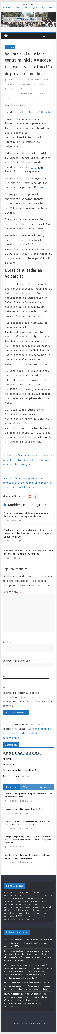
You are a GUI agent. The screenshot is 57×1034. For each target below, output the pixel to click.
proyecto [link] (37, 166)
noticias (10, 47)
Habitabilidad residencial (22, 752)
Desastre (9, 764)
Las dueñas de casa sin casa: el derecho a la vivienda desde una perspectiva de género (28, 460)
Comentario (12, 591)
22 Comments (27, 862)
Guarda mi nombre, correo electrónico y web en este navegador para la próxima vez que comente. (28, 699)
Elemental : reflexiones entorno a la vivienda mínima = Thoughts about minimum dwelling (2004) (28, 943)
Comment (47, 787)
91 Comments (27, 801)
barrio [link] (47, 437)
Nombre (9, 642)
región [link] (30, 141)
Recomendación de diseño (20, 770)
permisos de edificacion (33, 93)
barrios (27, 89)
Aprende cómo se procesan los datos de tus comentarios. (27, 733)
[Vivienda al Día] (6, 36)
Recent (29, 787)
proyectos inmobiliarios (17, 98)
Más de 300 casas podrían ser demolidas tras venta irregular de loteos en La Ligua (28, 483)
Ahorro (7, 758)
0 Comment (12, 89)
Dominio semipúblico (17, 776)
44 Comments (27, 828)
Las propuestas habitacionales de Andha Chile (24, 809)
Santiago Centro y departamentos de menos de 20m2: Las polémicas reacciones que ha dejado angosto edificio (28, 533)
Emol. (43, 187)
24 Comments (27, 847)
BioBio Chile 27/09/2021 (34, 112)
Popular (12, 787)
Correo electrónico (18, 660)
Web (5, 676)
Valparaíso (37, 98)
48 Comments (27, 813)
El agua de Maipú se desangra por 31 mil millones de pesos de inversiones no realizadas (25, 1003)
